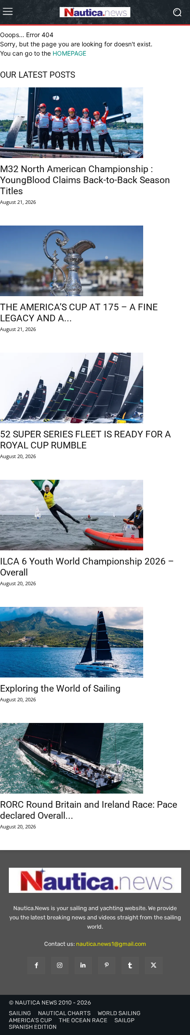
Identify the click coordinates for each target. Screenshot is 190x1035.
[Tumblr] (130, 965)
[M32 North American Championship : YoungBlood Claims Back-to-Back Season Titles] (95, 122)
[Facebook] (36, 965)
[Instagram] (59, 965)
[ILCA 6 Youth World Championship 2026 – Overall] (95, 515)
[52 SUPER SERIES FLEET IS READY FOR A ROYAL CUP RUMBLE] (95, 388)
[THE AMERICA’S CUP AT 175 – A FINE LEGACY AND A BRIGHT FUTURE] (95, 261)
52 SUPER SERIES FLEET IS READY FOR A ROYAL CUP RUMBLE (85, 440)
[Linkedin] (83, 965)
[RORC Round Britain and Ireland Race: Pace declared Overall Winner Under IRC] (95, 758)
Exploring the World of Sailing (60, 688)
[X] (153, 965)
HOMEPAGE (69, 53)
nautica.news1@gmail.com (111, 944)
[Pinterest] (106, 965)
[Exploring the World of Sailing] (95, 642)
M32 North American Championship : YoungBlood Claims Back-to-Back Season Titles (85, 180)
